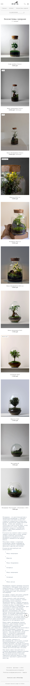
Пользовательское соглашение (15, 670)
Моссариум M (15, 463)
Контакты (9, 667)
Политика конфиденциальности (12, 672)
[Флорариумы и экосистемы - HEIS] (15, 3)
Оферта (25, 672)
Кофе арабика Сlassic (15, 64)
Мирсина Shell (15, 419)
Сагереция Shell (15, 374)
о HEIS (21, 667)
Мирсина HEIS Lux (15, 197)
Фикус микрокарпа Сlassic (15, 108)
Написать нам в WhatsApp (15, 677)
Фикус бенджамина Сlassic (15, 152)
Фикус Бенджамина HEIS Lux (15, 286)
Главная (4, 8)
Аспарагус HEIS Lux (15, 241)
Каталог (11, 8)
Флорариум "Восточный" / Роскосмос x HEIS (15, 507)
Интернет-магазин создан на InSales (15, 683)
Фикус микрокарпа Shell (15, 330)
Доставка (15, 667)
